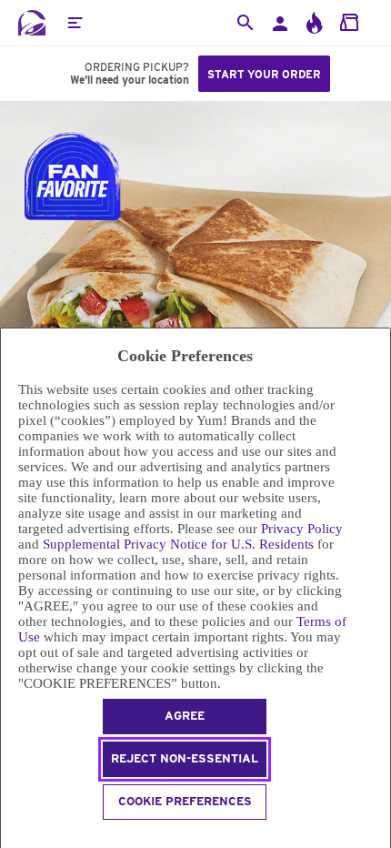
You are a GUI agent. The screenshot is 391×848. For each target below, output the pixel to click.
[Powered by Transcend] (8, 836)
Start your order (264, 74)
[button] (74, 23)
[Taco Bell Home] (31, 22)
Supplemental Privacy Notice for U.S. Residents (178, 544)
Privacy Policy (302, 528)
